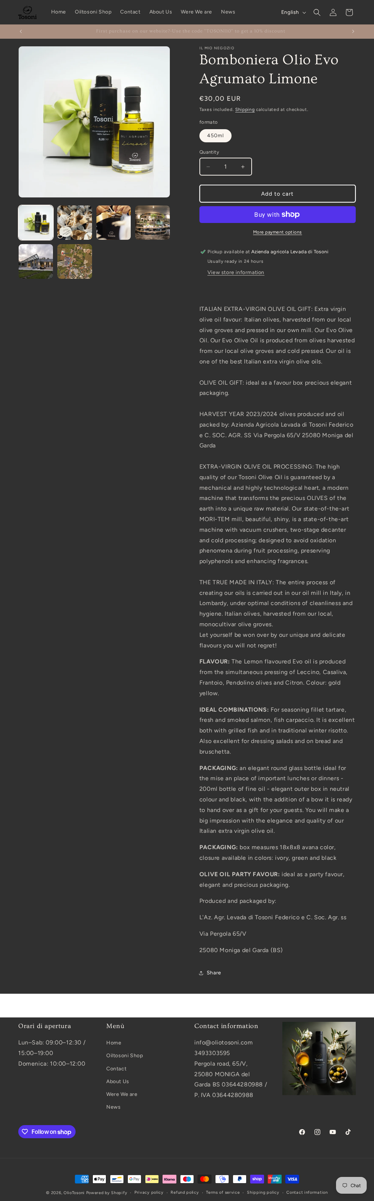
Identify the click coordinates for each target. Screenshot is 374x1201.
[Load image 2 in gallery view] (74, 222)
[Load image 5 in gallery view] (35, 261)
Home (113, 1043)
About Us (117, 1081)
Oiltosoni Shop (124, 1055)
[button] (317, 12)
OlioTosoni (74, 1192)
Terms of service (223, 1192)
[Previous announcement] (21, 31)
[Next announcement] (353, 31)
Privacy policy (149, 1192)
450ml (215, 135)
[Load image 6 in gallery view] (74, 261)
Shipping (245, 109)
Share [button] (214, 973)
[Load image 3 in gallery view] (113, 222)
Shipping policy (263, 1192)
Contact (116, 1069)
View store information (235, 272)
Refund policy (185, 1192)
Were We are (122, 1094)
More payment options (277, 232)
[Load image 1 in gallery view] (35, 222)
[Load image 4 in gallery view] (152, 222)
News (113, 1107)
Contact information (307, 1192)
